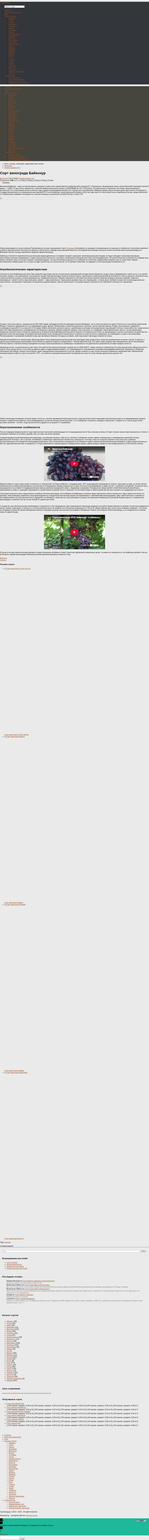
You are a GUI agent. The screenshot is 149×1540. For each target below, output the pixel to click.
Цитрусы (12, 68)
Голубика (12, 30)
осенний (12, 1393)
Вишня (11, 28)
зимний (4, 1393)
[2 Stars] (28, 180)
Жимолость (13, 36)
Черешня (12, 70)
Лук (8, 1351)
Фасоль (10, 1371)
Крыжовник (13, 44)
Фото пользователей (12, 12)
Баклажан (13, 24)
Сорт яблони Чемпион (24, 1295)
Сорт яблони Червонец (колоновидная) (39, 1281)
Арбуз (11, 20)
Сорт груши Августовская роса (37, 1285)
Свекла (12, 60)
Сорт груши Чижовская (16, 1415)
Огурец (12, 52)
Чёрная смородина (16, 71)
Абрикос (12, 18)
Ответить (4, 1534)
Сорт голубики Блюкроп (25, 1299)
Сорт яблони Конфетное (16, 1407)
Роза (11, 58)
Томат (11, 64)
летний (8, 1393)
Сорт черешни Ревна (15, 1419)
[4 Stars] (42, 180)
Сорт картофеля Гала (15, 1404)
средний (48, 1393)
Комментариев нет (11, 168)
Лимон (11, 46)
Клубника (12, 42)
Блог (6, 14)
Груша (11, 32)
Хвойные (12, 66)
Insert (22, 1539)
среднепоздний (35, 1393)
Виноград (12, 26)
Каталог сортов (10, 16)
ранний (7, 1242)
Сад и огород (14, 77)
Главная (7, 10)
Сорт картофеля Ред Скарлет (18, 1411)
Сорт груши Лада (14, 1423)
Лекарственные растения (19, 83)
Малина (12, 48)
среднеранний (42, 1393)
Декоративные (15, 34)
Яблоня (12, 73)
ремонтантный (27, 1393)
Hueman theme (31, 1515)
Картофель (13, 40)
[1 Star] (21, 180)
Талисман (70, 248)
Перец (11, 54)
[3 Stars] (35, 180)
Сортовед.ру (5, 3)
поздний (16, 1393)
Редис (11, 56)
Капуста (12, 38)
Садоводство (9, 75)
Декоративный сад (16, 79)
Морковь (12, 50)
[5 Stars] (49, 180)
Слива (11, 62)
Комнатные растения (17, 81)
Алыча (11, 22)
